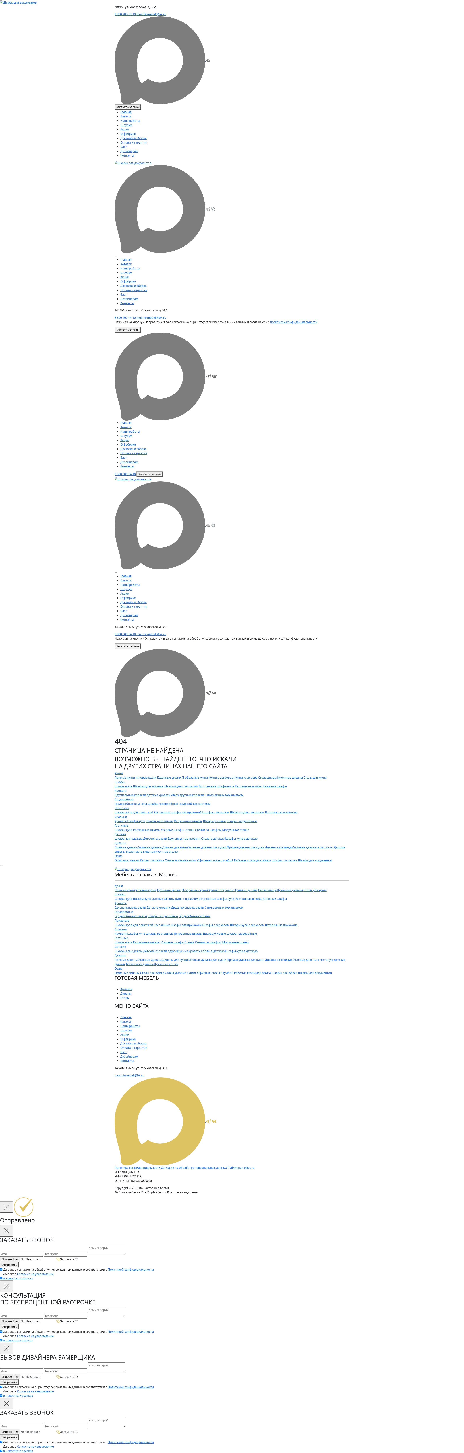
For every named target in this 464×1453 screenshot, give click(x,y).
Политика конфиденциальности (137, 1168)
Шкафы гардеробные (163, 804)
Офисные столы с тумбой (215, 860)
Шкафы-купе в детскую (241, 838)
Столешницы (267, 777)
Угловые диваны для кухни (207, 847)
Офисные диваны (127, 860)
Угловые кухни (146, 777)
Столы (124, 998)
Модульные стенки (235, 830)
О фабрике (128, 134)
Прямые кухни (125, 777)
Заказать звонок (127, 107)
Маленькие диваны (140, 851)
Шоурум (126, 125)
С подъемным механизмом (224, 795)
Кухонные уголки (169, 777)
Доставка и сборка (133, 138)
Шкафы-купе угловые (148, 786)
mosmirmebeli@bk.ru (151, 14)
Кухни (119, 773)
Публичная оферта (240, 1168)
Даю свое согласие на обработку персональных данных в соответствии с (78, 1270)
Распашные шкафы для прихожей (178, 812)
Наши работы (130, 121)
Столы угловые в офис (180, 860)
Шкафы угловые (214, 821)
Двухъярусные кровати (187, 795)
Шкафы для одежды (128, 838)
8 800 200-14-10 (125, 14)
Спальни (121, 817)
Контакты (127, 155)
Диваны (120, 843)
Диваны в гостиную (279, 847)
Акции (124, 129)
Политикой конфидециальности (131, 1270)
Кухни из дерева (245, 777)
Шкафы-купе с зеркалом (181, 786)
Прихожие (122, 808)
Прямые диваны (126, 847)
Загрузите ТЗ (69, 1259)
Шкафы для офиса (284, 860)
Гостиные (121, 825)
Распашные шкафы (248, 786)
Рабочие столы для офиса (252, 860)
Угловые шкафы (172, 830)
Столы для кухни (315, 777)
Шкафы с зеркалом (215, 812)
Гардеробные (124, 799)
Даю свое (28, 1276)
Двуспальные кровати (130, 795)
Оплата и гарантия (133, 142)
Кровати (121, 790)
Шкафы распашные (159, 821)
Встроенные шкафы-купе (216, 786)
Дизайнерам (129, 151)
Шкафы (120, 782)
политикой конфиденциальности (293, 322)
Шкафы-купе (123, 786)
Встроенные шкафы (188, 821)
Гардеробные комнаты (131, 804)
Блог (123, 147)
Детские (120, 834)
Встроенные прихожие (281, 812)
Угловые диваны (150, 847)
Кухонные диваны (290, 777)
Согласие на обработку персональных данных (194, 1168)
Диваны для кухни (175, 847)
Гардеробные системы (194, 804)
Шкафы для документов (315, 860)
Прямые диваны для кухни (245, 847)
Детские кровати (158, 795)
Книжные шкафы (275, 786)
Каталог (126, 116)
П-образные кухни (195, 777)
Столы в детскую (213, 838)
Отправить (9, 1265)
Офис (118, 856)
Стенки (189, 830)
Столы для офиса (152, 860)
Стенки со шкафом (208, 830)
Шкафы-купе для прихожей (134, 812)
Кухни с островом (221, 777)
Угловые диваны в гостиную (313, 847)
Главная (126, 112)
